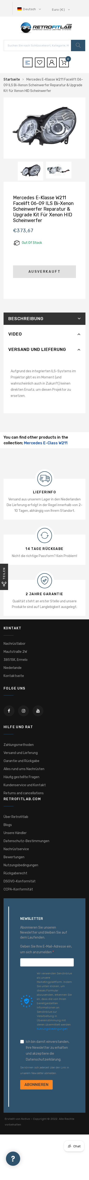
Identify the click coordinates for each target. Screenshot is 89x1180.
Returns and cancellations (24, 793)
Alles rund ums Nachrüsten (24, 769)
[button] (29, 9)
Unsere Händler (15, 833)
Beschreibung (25, 318)
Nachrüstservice (16, 849)
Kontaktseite (14, 676)
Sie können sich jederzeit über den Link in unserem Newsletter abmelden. (44, 1070)
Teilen (4, 573)
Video (15, 334)
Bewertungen (14, 857)
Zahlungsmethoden (19, 745)
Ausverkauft (44, 272)
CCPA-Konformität (18, 889)
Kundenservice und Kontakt (25, 785)
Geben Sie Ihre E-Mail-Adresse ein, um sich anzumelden (46, 949)
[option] (44, 128)
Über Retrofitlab (16, 817)
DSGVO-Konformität (20, 881)
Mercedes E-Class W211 (45, 443)
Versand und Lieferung (37, 349)
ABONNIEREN (36, 1084)
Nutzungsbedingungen (21, 865)
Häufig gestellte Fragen (21, 777)
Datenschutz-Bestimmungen (26, 841)
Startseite (12, 79)
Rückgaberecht (15, 873)
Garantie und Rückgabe (21, 761)
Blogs (8, 825)
